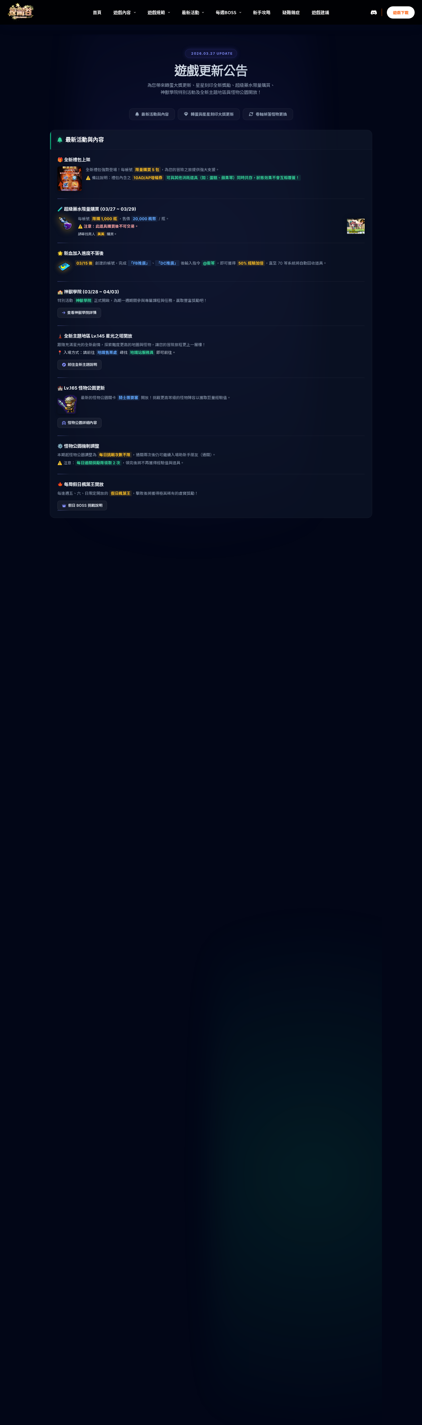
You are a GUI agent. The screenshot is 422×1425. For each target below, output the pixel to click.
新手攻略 (262, 12)
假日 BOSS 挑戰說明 (85, 505)
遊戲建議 (320, 12)
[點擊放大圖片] (69, 178)
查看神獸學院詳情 (81, 312)
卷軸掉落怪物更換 (271, 114)
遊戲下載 (401, 12)
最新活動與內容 (155, 114)
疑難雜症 (291, 12)
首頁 (97, 12)
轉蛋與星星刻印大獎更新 (212, 114)
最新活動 (190, 12)
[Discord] (374, 12)
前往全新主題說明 (82, 364)
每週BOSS (226, 12)
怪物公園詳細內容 (82, 422)
